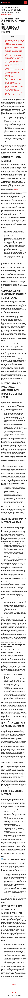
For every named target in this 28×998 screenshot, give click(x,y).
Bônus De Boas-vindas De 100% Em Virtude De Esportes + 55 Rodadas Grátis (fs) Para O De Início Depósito (14, 57)
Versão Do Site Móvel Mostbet (12, 90)
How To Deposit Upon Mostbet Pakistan (14, 40)
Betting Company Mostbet (11, 39)
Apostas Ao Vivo (9, 76)
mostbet (16, 189)
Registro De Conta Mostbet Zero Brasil (14, 51)
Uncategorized (4, 14)
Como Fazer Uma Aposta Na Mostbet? (14, 50)
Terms (15, 995)
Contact (19, 995)
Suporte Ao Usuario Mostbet (11, 62)
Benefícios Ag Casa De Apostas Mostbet (14, 59)
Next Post (14, 984)
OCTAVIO (14, 992)
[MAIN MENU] (25, 2)
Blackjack (7, 75)
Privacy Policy (10, 995)
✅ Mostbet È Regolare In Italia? (12, 78)
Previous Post (14, 981)
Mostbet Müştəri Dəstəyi (10, 89)
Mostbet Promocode (10, 82)
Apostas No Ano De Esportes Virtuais (13, 94)
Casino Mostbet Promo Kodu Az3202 (13, 61)
